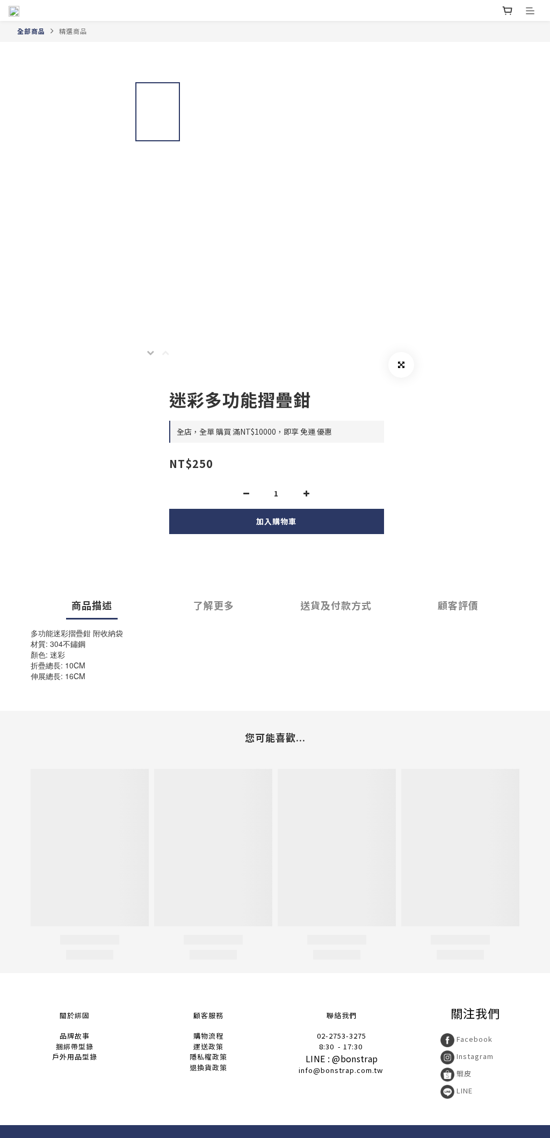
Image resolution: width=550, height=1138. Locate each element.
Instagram (474, 1056)
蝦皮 (463, 1073)
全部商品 (31, 30)
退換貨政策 (208, 1067)
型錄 (85, 1046)
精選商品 (73, 30)
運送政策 (208, 1046)
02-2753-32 (337, 1036)
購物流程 (208, 1036)
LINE (463, 1090)
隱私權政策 (208, 1056)
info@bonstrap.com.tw (341, 1070)
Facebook (473, 1039)
